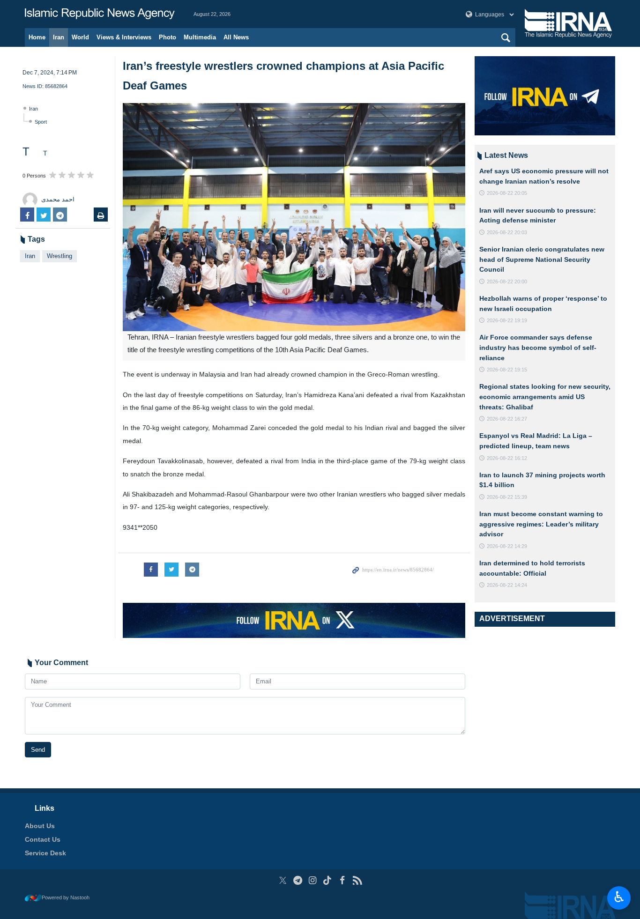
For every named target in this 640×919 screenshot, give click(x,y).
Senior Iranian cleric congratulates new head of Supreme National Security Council (541, 259)
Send (38, 749)
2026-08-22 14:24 (507, 585)
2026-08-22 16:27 (507, 419)
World (80, 37)
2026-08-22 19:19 (507, 320)
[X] (282, 880)
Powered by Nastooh (65, 897)
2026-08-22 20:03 (507, 232)
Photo (167, 37)
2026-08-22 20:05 (507, 193)
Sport (41, 122)
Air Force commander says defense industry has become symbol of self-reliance (537, 347)
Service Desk (45, 853)
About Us (40, 826)
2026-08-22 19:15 (507, 369)
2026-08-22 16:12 (507, 458)
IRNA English (100, 14)
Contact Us (42, 839)
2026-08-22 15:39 (507, 497)
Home (37, 37)
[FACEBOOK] (342, 880)
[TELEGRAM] (297, 880)
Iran (58, 37)
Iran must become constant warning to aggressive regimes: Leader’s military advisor (541, 524)
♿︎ (619, 897)
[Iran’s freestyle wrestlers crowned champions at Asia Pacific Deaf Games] (294, 217)
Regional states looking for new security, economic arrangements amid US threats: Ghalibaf (544, 396)
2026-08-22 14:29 (507, 546)
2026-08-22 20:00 (507, 281)
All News (236, 37)
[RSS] (357, 880)
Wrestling (59, 255)
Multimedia (200, 37)
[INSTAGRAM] (312, 880)
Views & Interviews (124, 37)
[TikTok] (327, 880)
